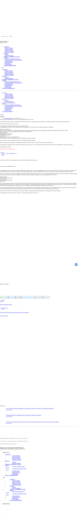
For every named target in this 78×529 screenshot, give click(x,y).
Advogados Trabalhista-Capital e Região (12, 58)
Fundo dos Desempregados (10, 65)
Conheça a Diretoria (9, 47)
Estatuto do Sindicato (9, 50)
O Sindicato (6, 46)
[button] (34, 67)
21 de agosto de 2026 (9, 409)
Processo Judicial (8, 64)
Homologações (8, 63)
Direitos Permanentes (9, 62)
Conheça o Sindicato (9, 49)
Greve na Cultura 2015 (10, 153)
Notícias (6, 53)
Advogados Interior (8, 61)
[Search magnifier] (11, 36)
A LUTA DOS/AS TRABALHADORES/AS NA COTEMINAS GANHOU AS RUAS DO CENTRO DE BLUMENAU (30, 408)
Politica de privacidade (9, 51)
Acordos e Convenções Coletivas (12, 56)
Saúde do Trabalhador (9, 55)
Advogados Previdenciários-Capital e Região (13, 60)
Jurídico (6, 57)
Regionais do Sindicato (9, 52)
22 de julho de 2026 (9, 423)
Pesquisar (7, 54)
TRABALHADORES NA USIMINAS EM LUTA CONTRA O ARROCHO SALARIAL (23, 415)
